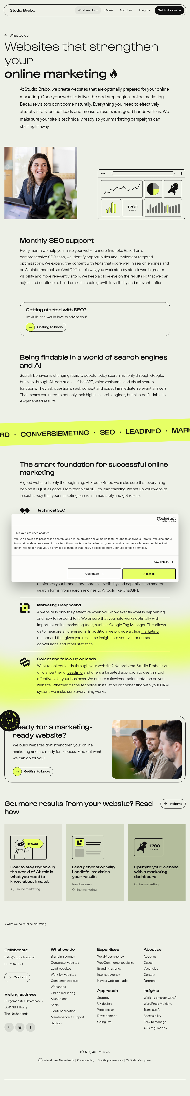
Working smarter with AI (160, 997)
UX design (104, 1003)
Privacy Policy (85, 1060)
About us (126, 10)
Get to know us (169, 10)
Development (107, 1016)
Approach (107, 990)
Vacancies (151, 968)
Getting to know (50, 327)
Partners (149, 980)
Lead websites (61, 968)
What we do (86, 10)
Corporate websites (65, 962)
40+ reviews (101, 1052)
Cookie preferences (110, 1060)
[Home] (22, 10)
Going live (104, 1022)
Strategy (103, 997)
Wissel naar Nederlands (59, 1060)
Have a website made (112, 980)
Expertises (108, 949)
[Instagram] (19, 1027)
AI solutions (59, 999)
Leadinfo (100, 431)
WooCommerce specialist (115, 962)
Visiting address (20, 994)
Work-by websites (63, 974)
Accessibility (152, 1016)
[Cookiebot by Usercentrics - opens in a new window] (159, 519)
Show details (160, 562)
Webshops (58, 987)
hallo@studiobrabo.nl (19, 957)
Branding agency (63, 956)
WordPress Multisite (158, 1003)
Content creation (63, 1011)
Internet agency (108, 974)
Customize (92, 573)
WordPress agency (110, 956)
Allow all (149, 573)
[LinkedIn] (9, 1027)
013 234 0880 (14, 964)
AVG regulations (155, 1028)
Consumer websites (65, 980)
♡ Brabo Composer (139, 1060)
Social (55, 1005)
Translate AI (152, 1009)
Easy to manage (155, 1022)
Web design (105, 1009)
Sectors (56, 1023)
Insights (144, 10)
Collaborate (16, 949)
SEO (64, 432)
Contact (20, 977)
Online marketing (63, 993)
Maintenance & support (67, 1017)
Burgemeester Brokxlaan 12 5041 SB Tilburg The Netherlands (23, 1007)
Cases (108, 10)
